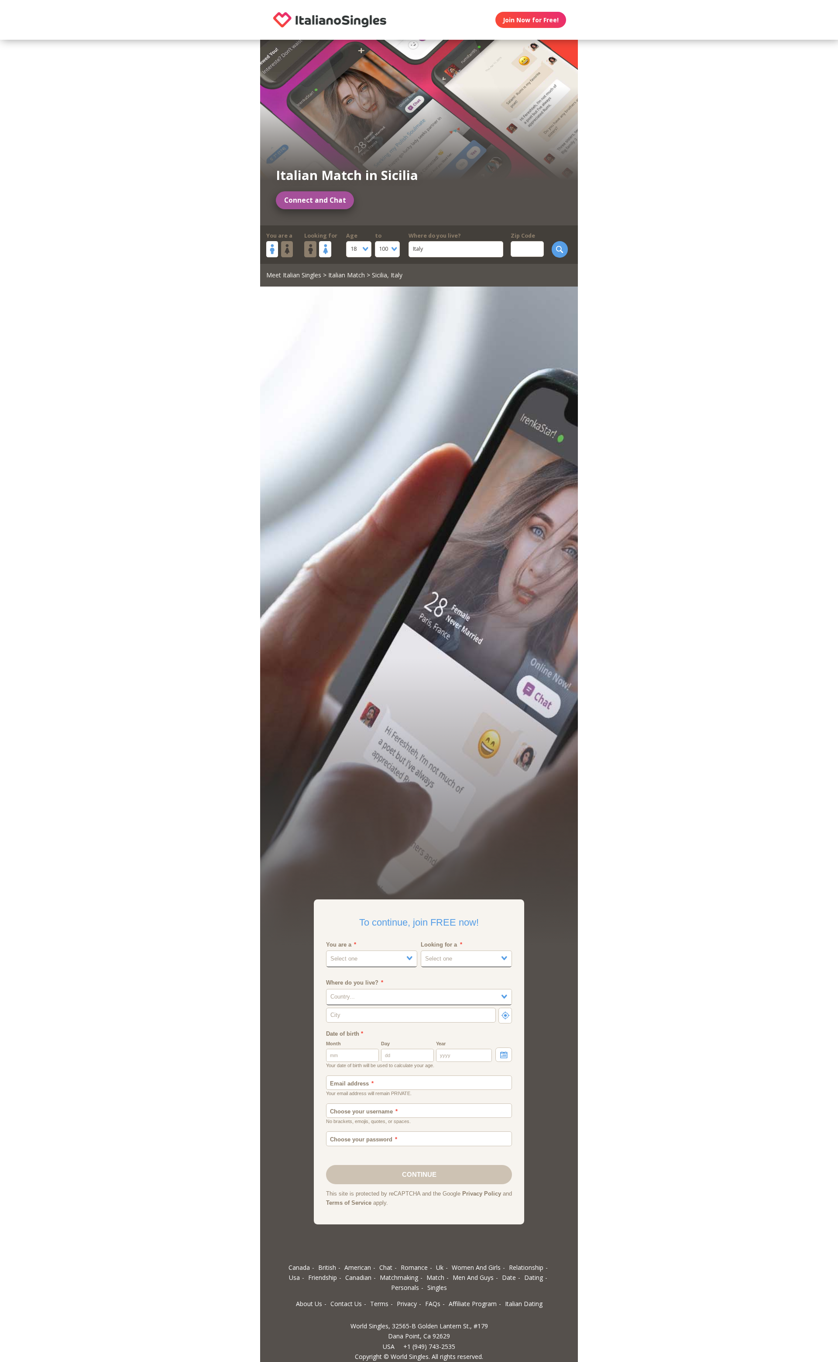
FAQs (432, 1304)
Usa (294, 1277)
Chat (385, 1267)
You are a (279, 235)
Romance (414, 1267)
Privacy (407, 1304)
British (327, 1267)
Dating (533, 1277)
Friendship (322, 1277)
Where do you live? (435, 235)
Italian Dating (524, 1304)
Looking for (320, 235)
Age (351, 235)
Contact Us (346, 1304)
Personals (405, 1287)
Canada (299, 1267)
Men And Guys (473, 1277)
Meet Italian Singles (293, 275)
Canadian (358, 1277)
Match (435, 1277)
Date (509, 1277)
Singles (437, 1287)
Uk (439, 1267)
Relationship (526, 1267)
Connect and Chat (315, 200)
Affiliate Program (473, 1304)
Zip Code (523, 235)
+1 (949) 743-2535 (429, 1346)
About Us (309, 1304)
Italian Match (346, 275)
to (378, 235)
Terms (379, 1304)
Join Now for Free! (531, 20)
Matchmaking (399, 1277)
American (357, 1267)
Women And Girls (476, 1267)
